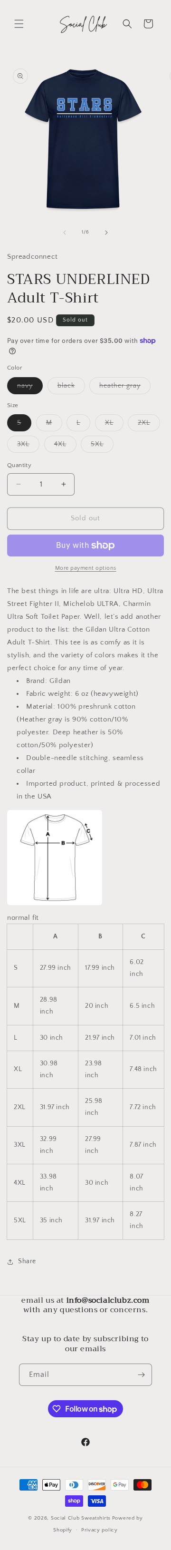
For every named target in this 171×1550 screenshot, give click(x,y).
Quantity (19, 465)
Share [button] (27, 1261)
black (71, 387)
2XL (149, 425)
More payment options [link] (85, 568)
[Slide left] (64, 232)
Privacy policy (99, 1530)
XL (114, 425)
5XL (102, 446)
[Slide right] (106, 232)
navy (30, 387)
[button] (19, 23)
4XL (65, 446)
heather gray (125, 387)
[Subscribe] (141, 1375)
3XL (28, 446)
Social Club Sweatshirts (81, 1518)
